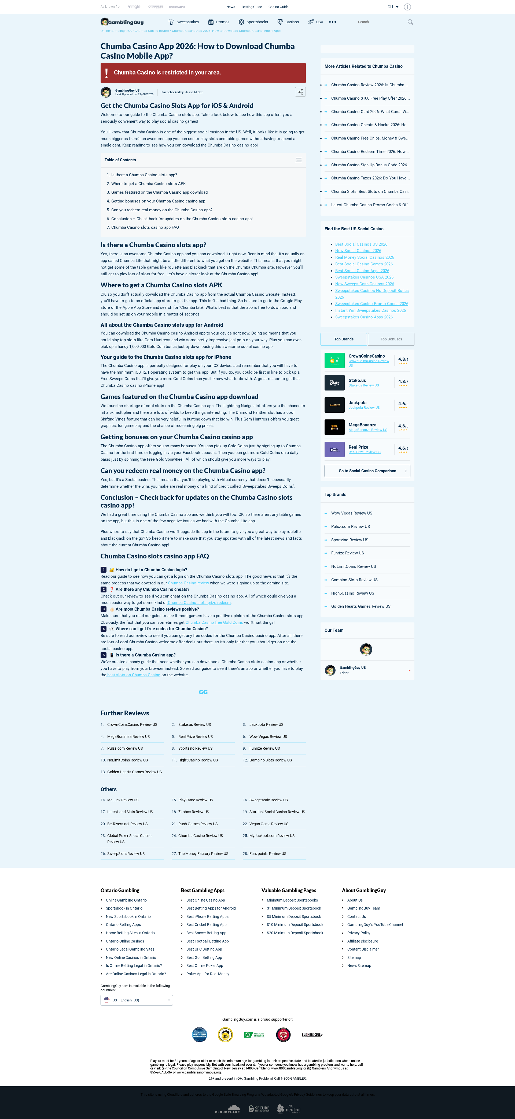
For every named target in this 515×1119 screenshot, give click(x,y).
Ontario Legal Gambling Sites (130, 949)
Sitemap (354, 957)
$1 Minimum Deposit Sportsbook (294, 908)
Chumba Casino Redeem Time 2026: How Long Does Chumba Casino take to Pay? (370, 151)
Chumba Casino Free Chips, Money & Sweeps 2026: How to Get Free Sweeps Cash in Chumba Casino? (370, 138)
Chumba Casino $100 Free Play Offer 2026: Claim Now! (370, 98)
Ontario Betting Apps (123, 924)
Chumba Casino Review (152, 31)
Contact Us (356, 916)
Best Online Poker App (204, 965)
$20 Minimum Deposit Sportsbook (295, 933)
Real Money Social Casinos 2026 (364, 257)
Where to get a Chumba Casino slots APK (148, 183)
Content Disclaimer (363, 949)
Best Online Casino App (205, 900)
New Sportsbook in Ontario (128, 916)
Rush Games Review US (198, 824)
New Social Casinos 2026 (358, 250)
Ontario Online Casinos (125, 941)
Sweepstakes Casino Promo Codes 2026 (371, 303)
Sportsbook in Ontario (124, 908)
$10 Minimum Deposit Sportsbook (295, 924)
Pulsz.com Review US (125, 748)
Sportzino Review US (195, 748)
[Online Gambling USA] (132, 22)
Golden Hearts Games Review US (134, 772)
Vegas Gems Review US (268, 824)
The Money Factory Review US (203, 853)
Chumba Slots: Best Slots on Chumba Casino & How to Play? (370, 191)
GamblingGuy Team (363, 908)
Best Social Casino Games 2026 (364, 264)
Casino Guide (278, 7)
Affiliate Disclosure (362, 941)
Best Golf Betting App (204, 957)
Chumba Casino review (188, 583)
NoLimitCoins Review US (127, 760)
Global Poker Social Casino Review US (129, 838)
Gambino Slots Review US (270, 760)
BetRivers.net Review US (127, 824)
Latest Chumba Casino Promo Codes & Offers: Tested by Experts (370, 204)
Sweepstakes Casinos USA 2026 (364, 277)
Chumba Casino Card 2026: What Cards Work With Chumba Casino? (370, 111)
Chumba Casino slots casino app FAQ (145, 227)
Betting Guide (252, 7)
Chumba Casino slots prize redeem (199, 602)
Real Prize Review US (195, 736)
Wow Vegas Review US (268, 736)
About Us (355, 900)
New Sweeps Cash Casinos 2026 (364, 283)
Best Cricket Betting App (206, 924)
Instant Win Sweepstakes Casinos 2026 (370, 310)
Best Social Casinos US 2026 (361, 244)
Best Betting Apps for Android (211, 908)
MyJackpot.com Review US (272, 835)
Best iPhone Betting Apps (207, 916)
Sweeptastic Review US (268, 800)
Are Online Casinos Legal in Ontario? (136, 974)
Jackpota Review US (266, 724)
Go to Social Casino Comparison (367, 470)
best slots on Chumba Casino (133, 675)
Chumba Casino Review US (200, 835)
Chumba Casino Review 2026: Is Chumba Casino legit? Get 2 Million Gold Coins (370, 84)
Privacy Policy (358, 933)
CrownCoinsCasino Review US (132, 724)
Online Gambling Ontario (126, 900)
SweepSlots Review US (126, 853)
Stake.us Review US (194, 724)
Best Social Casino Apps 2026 (362, 270)
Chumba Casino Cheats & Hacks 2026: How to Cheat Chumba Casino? (370, 124)
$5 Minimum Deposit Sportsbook (294, 916)
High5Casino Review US (198, 760)
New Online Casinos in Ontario (131, 957)
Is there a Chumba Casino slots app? (144, 174)
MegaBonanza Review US (128, 736)
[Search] (380, 22)
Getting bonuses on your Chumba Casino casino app (158, 201)
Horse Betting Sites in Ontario (130, 933)
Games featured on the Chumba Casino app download (159, 192)
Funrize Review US (264, 748)
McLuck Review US (122, 800)
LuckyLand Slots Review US (130, 812)
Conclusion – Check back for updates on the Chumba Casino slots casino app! (182, 218)
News (230, 7)
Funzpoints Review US (267, 853)
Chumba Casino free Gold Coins (214, 622)
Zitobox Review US (193, 812)
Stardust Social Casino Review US (277, 812)
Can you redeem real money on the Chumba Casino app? (161, 210)
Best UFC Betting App (204, 949)
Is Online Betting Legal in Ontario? (134, 965)
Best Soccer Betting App (206, 933)
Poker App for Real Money (207, 974)
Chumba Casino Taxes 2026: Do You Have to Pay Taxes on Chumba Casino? (370, 178)
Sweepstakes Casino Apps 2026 (364, 317)
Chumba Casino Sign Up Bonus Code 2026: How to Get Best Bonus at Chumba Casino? (370, 165)
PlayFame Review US (195, 800)
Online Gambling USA (116, 31)
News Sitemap (359, 965)
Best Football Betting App (207, 941)
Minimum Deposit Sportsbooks (292, 900)
